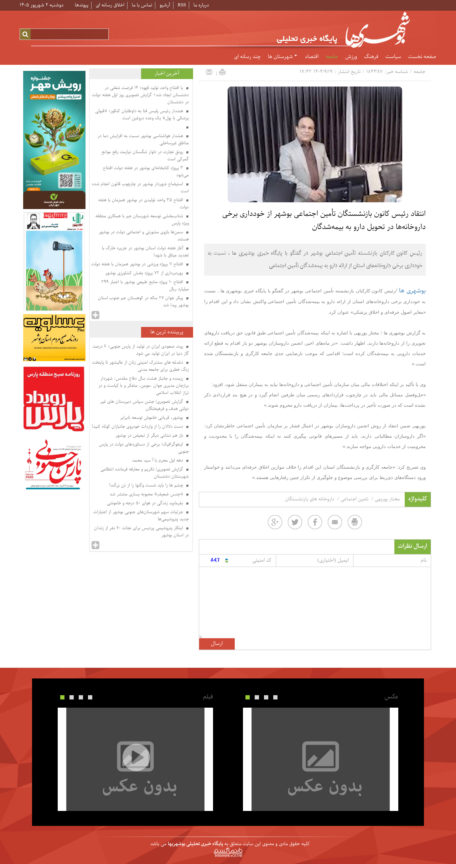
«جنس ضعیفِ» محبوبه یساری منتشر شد (147, 494)
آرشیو (165, 5)
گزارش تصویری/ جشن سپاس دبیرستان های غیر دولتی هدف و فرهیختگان (144, 405)
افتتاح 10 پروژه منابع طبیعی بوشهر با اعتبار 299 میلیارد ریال (145, 285)
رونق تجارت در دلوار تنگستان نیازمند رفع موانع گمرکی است (145, 155)
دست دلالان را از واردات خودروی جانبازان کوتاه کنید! (138, 426)
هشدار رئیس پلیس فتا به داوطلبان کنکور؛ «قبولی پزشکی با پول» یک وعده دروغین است (142, 114)
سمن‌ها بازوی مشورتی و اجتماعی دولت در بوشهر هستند (144, 236)
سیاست (393, 57)
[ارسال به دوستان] (209, 72)
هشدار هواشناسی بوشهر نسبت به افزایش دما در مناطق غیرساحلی (143, 139)
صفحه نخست (422, 57)
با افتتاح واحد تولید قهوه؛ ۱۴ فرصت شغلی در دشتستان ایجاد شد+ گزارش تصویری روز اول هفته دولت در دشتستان (140, 95)
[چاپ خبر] (222, 72)
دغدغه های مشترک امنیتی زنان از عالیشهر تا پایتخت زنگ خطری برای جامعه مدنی (140, 366)
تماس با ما (142, 5)
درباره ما (201, 5)
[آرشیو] (95, 315)
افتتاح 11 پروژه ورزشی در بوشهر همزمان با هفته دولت (138, 264)
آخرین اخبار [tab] (167, 73)
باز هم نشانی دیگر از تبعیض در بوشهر (150, 435)
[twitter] (295, 522)
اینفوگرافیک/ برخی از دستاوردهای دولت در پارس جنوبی (144, 448)
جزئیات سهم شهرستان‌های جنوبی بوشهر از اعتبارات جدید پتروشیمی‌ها (141, 515)
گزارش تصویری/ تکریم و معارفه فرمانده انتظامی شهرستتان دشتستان (144, 473)
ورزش (351, 57)
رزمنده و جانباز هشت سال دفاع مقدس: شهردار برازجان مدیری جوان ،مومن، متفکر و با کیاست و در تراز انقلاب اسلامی (143, 385)
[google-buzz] (275, 522)
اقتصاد (311, 57)
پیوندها (81, 5)
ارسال (217, 643)
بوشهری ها (412, 290)
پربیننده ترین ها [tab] (166, 332)
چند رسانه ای (247, 57)
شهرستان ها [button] (281, 57)
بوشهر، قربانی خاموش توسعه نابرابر (152, 418)
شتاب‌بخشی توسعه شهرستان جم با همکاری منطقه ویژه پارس (142, 220)
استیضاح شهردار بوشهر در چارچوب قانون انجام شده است (140, 187)
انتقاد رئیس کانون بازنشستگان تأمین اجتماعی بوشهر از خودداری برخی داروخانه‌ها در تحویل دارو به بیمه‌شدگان (324, 221)
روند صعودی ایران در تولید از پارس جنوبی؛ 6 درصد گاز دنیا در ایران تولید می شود (141, 350)
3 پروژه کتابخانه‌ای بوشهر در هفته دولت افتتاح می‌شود (146, 171)
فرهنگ (371, 57)
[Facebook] (315, 522)
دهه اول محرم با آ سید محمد (158, 460)
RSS (182, 5)
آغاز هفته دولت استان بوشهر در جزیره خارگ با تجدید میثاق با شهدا (145, 252)
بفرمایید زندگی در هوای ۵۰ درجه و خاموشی (146, 503)
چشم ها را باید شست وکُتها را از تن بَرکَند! (147, 485)
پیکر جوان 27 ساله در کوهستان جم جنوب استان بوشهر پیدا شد (143, 301)
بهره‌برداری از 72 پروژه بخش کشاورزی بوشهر (145, 273)
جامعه (332, 57)
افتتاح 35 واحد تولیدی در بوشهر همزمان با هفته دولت (143, 203)
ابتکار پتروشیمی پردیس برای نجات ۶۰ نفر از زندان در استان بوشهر (141, 531)
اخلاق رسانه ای (110, 5)
